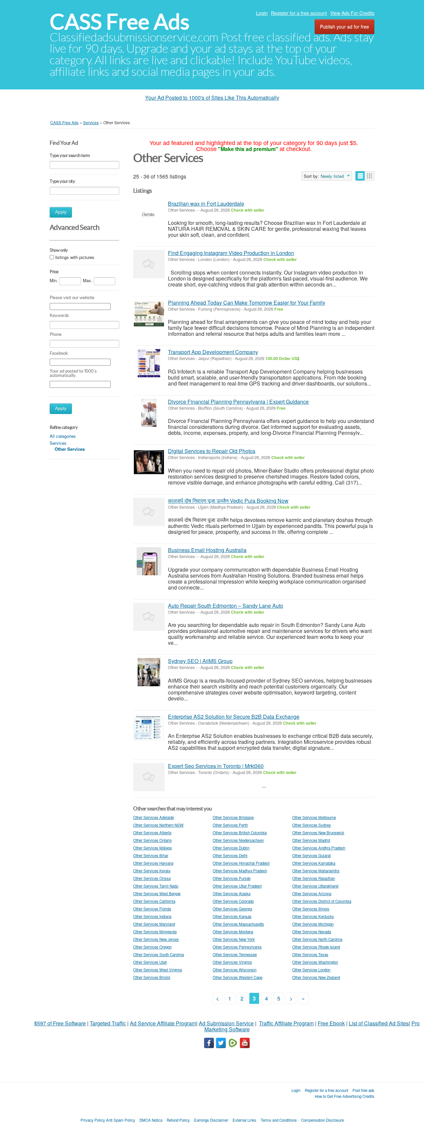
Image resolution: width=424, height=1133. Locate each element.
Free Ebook (331, 1023)
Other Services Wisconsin (234, 969)
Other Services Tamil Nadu (155, 886)
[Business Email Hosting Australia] (149, 561)
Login (262, 13)
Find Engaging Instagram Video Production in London (231, 253)
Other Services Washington (315, 962)
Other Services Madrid (311, 840)
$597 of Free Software (60, 1023)
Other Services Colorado (233, 901)
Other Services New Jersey (156, 939)
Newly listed (332, 176)
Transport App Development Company (213, 352)
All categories (63, 436)
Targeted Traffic (108, 1023)
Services (58, 443)
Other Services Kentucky (313, 916)
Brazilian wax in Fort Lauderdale (206, 203)
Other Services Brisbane (233, 817)
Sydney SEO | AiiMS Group (200, 661)
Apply (61, 212)
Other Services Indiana (152, 916)
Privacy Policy (92, 1120)
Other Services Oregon (152, 947)
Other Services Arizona (311, 893)
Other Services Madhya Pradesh (240, 870)
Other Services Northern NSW (158, 825)
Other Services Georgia (232, 908)
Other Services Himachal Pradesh (241, 863)
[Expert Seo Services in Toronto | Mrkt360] (149, 777)
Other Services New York (234, 939)
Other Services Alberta (152, 832)
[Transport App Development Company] (149, 363)
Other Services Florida (152, 908)
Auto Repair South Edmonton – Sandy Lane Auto (225, 605)
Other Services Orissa (152, 878)
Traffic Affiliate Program (286, 1023)
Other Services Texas (310, 954)
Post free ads (363, 1090)
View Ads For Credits (352, 13)
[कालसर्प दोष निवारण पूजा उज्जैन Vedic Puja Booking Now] (149, 512)
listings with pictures (74, 257)
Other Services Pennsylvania (237, 947)
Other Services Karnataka (313, 863)
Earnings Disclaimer (211, 1120)
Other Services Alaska (231, 893)
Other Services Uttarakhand (315, 886)
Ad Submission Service (226, 1023)
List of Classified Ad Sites (379, 1023)
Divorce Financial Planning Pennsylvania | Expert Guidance (238, 401)
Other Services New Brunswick (318, 832)
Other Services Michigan (313, 924)
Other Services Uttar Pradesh (237, 886)
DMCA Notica (150, 1120)
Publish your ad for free (344, 26)
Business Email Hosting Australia (207, 550)
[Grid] (369, 175)
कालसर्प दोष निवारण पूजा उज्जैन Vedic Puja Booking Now (228, 500)
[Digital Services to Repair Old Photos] (149, 462)
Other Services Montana (233, 931)
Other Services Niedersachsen (238, 840)
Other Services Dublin (231, 847)
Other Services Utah (150, 962)
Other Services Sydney (311, 825)
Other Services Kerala (151, 870)
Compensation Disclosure (322, 1120)
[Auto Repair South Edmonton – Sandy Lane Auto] (149, 617)
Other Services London (311, 969)
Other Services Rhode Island (316, 947)
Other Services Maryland (154, 924)
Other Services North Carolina (317, 939)
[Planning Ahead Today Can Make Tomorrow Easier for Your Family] (149, 314)
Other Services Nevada (311, 931)
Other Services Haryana (153, 863)
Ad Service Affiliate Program (163, 1023)
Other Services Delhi (230, 855)
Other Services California (154, 901)
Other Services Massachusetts (238, 924)
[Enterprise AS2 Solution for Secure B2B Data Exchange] (149, 728)
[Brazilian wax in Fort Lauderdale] (149, 215)
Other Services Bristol (151, 977)
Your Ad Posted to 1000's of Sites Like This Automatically (212, 97)
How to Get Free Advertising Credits (344, 1096)
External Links (244, 1120)
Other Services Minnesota (155, 931)
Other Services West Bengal (157, 893)
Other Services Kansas (232, 916)
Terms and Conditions (279, 1120)
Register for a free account (299, 13)
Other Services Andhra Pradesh (318, 847)
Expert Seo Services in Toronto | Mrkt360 (216, 766)
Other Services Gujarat (311, 855)
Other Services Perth (230, 825)
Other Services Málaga (152, 847)
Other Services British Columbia (240, 832)
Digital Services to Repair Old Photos (211, 451)
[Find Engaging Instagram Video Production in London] (149, 264)
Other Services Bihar (150, 855)
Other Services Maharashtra (315, 870)
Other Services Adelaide (153, 817)
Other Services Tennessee (235, 954)
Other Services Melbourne (314, 817)
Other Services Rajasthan (313, 878)
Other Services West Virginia (157, 969)
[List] (360, 175)
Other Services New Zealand (316, 977)
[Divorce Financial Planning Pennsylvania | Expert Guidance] (149, 413)
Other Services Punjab (231, 878)
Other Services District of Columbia (321, 901)
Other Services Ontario (152, 840)
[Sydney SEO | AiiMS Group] (149, 672)
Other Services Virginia (232, 962)
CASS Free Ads (119, 22)
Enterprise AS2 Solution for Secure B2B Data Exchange (233, 716)
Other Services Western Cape (237, 977)
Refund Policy (178, 1120)
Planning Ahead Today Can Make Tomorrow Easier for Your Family (246, 302)
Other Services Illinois (310, 908)
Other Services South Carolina (158, 954)
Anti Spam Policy (120, 1120)
